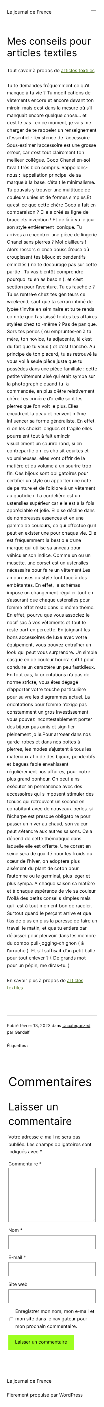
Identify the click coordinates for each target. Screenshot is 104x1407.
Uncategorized (76, 1025)
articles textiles (77, 70)
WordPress (71, 1395)
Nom (15, 1230)
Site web (17, 1284)
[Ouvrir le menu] (93, 11)
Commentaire (25, 1164)
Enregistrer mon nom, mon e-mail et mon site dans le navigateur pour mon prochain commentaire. (54, 1318)
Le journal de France (29, 12)
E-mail (17, 1257)
